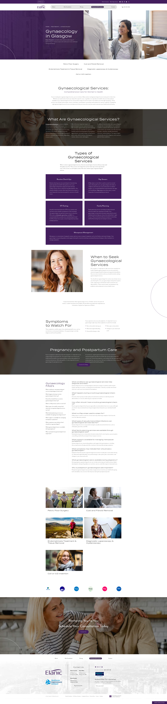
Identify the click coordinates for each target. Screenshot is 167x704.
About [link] (53, 7)
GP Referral (40, 1)
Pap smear (100, 190)
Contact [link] (113, 7)
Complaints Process (85, 696)
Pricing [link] (81, 7)
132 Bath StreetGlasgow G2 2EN (74, 674)
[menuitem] (120, 2)
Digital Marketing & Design (116, 696)
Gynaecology (65, 26)
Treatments (55, 26)
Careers (97, 696)
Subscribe (117, 685)
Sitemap (101, 696)
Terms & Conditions (68, 696)
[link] (126, 7)
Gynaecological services (52, 124)
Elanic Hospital (49, 40)
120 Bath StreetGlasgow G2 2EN (82, 674)
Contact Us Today (83, 364)
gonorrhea (64, 215)
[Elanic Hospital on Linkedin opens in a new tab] (120, 2)
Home (48, 26)
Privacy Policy (92, 696)
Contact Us (83, 632)
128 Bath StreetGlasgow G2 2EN (74, 681)
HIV (71, 215)
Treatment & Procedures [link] (97, 7)
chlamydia (58, 215)
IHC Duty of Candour (77, 696)
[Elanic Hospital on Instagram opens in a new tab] (122, 2)
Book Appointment (114, 1)
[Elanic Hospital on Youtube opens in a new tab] (126, 2)
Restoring (84, 623)
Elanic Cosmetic (105, 1)
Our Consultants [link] (67, 7)
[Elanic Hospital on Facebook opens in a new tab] (124, 2)
